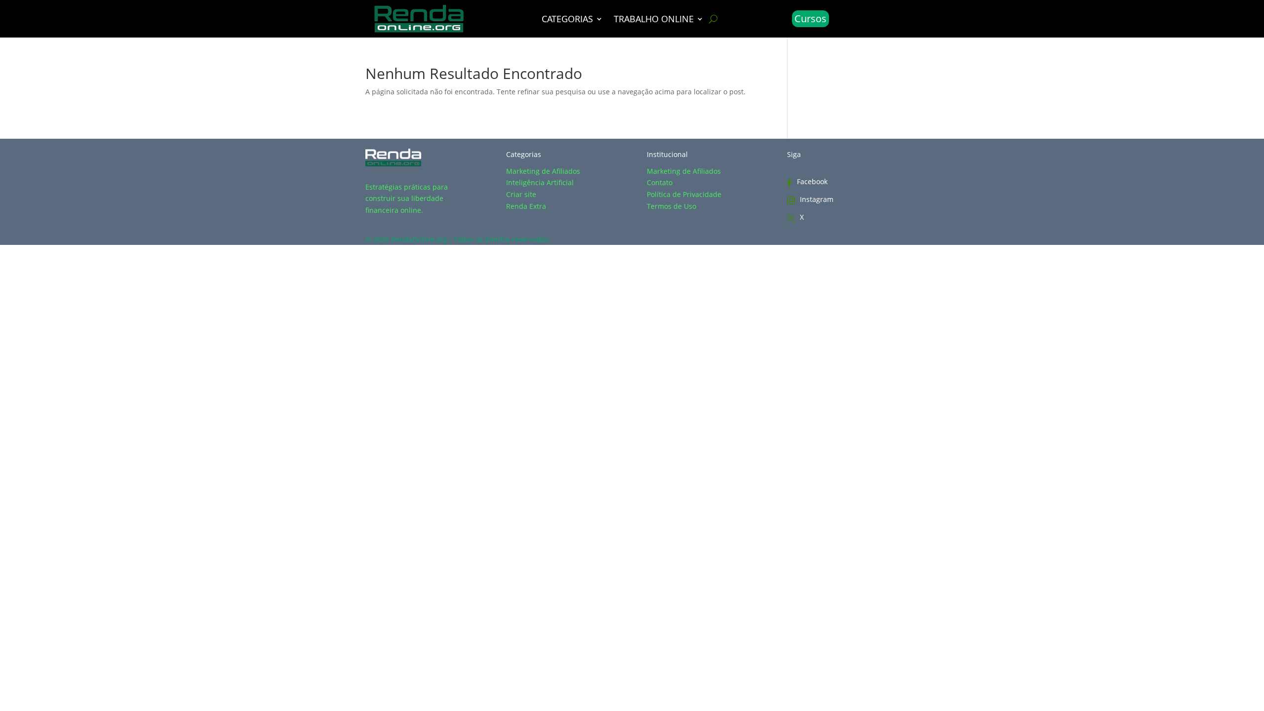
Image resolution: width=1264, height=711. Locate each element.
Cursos (810, 18)
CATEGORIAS (567, 20)
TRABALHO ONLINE (654, 20)
